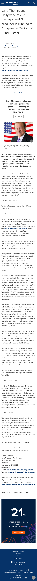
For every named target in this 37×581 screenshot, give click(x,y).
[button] (18, 132)
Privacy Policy (23, 570)
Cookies (18, 575)
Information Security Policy (12, 573)
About (18, 556)
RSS (31, 573)
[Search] (34, 3)
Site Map (25, 573)
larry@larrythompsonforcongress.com (20, 470)
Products (18, 554)
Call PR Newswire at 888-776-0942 (19, 563)
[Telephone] (29, 3)
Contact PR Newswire (18, 551)
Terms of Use (13, 570)
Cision (22, 578)
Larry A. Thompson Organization (15, 229)
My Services (18, 558)
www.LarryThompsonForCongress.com (15, 70)
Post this (19, 116)
